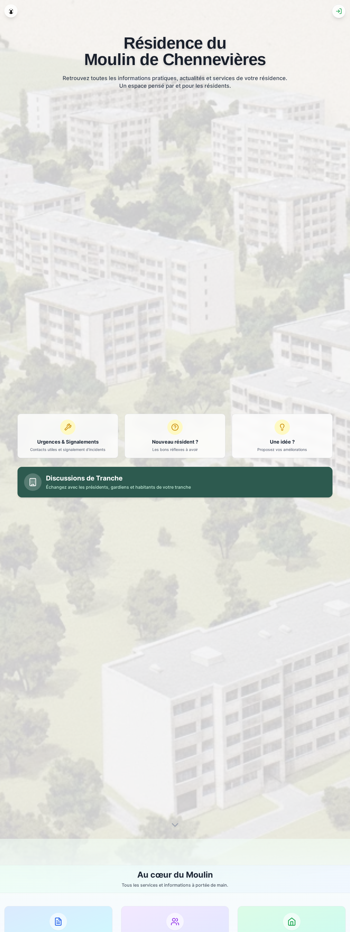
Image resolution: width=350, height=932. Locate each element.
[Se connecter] (339, 11)
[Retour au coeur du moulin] (11, 10)
